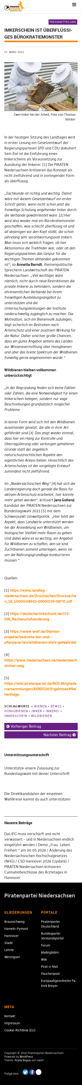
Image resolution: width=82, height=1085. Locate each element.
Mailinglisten (50, 952)
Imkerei (52, 711)
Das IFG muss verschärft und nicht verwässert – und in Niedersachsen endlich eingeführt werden (39, 839)
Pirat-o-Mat (49, 967)
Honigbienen (16, 711)
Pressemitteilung (63, 22)
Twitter (25, 1072)
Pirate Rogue (23, 1060)
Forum (45, 945)
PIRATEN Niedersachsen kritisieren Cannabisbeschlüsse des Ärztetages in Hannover (35, 872)
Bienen (40, 706)
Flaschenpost (50, 974)
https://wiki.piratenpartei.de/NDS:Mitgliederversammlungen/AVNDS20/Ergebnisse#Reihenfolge (40, 689)
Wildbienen (41, 716)
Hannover (11, 936)
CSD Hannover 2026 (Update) (42, 861)
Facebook (32, 1072)
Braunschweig (14, 922)
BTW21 (56, 706)
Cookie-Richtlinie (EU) (20, 1030)
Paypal (38, 1072)
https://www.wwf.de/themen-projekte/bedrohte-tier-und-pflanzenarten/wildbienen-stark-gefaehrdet (40, 637)
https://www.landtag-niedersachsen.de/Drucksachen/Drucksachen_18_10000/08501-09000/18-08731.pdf (40, 596)
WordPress (26, 1056)
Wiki (44, 959)
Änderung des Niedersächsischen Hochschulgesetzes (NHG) (38, 855)
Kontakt (9, 1016)
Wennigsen (12, 957)
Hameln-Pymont (16, 929)
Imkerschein (15, 716)
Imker (37, 711)
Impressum (12, 1023)
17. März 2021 (14, 52)
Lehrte (9, 950)
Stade (8, 943)
